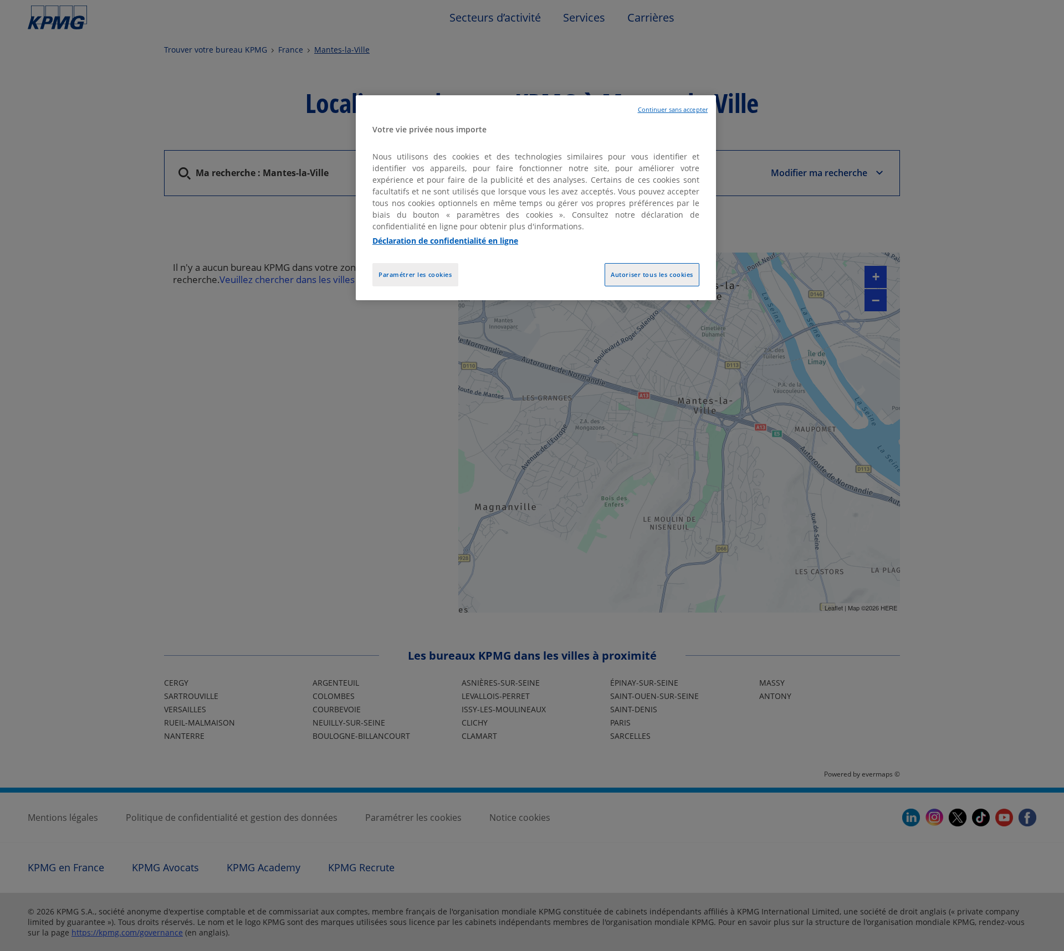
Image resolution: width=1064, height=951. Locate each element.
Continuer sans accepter (673, 110)
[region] (536, 198)
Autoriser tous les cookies (652, 274)
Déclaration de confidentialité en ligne (445, 240)
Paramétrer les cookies (415, 274)
